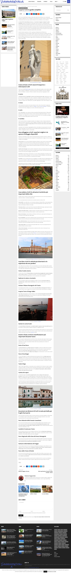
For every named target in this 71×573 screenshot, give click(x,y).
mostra (67, 72)
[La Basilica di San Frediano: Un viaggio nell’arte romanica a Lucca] (39, 548)
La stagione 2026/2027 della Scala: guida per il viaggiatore (62, 117)
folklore (60, 535)
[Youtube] (66, 1)
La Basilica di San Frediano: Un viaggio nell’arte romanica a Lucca (47, 548)
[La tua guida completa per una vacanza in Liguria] (21, 536)
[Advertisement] (8, 70)
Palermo (65, 75)
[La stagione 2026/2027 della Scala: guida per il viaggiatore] (62, 110)
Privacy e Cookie (57, 556)
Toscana (57, 49)
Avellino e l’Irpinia (33, 494)
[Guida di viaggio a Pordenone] (4, 32)
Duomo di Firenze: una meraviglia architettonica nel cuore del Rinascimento (47, 554)
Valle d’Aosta (58, 53)
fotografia (64, 535)
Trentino (57, 50)
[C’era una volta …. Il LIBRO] (58, 128)
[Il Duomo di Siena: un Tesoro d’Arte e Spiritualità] (39, 530)
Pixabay (40, 82)
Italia (51, 1)
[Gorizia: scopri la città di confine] (4, 37)
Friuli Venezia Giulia (59, 34)
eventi (63, 66)
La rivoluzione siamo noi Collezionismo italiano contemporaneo (23, 495)
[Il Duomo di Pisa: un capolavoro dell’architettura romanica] (39, 536)
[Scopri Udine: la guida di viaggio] (8, 13)
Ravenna (32, 332)
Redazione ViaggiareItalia (23, 11)
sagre (60, 78)
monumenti (62, 72)
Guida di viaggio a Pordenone (10, 31)
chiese (57, 63)
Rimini (29, 159)
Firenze (41, 106)
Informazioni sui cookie (51, 571)
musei (55, 541)
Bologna (44, 106)
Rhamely (36, 321)
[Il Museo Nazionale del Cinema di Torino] (3, 548)
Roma (57, 78)
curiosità (64, 532)
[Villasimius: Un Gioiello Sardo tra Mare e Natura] (21, 541)
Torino (57, 81)
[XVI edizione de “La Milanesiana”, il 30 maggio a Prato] (58, 122)
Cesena (34, 232)
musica (59, 541)
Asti (61, 529)
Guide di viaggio (31, 1)
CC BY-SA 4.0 (36, 259)
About (56, 1)
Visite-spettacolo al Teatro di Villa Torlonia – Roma (45, 472)
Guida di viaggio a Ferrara (23, 471)
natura (57, 75)
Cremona (56, 532)
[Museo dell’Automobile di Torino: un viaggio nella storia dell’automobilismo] (3, 537)
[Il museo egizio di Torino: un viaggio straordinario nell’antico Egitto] (3, 553)
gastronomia (58, 69)
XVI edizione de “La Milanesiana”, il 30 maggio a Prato (65, 122)
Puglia (57, 44)
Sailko (32, 259)
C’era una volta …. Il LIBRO (65, 127)
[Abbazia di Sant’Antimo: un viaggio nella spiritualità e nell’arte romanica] (39, 542)
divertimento (58, 66)
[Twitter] (64, 1)
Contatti (55, 555)
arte (59, 529)
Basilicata (57, 28)
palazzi (61, 75)
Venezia (64, 547)
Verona (67, 547)
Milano (35, 106)
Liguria (57, 37)
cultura (60, 532)
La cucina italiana (45, 494)
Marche (57, 40)
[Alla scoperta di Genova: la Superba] (21, 530)
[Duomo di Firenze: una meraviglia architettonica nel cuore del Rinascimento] (39, 554)
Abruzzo (57, 27)
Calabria (57, 30)
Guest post (56, 553)
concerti (67, 63)
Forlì (19, 462)
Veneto (57, 188)
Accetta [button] (45, 571)
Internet (45, 1)
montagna (57, 72)
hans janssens (35, 82)
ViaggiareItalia (12, 1)
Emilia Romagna (28, 89)
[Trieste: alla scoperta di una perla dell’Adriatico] (4, 26)
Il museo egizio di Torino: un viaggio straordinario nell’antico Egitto (11, 553)
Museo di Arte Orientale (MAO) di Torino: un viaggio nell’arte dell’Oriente (11, 530)
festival (66, 66)
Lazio (57, 36)
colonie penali (62, 63)
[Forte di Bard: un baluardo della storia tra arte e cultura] (3, 543)
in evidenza (63, 69)
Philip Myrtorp (35, 189)
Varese (65, 81)
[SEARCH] (68, 10)
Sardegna (57, 46)
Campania (57, 31)
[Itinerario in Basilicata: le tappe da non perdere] (21, 552)
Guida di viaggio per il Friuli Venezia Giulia (11, 42)
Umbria (57, 52)
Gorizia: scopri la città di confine (11, 37)
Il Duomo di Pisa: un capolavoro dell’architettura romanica (47, 536)
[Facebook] (63, 1)
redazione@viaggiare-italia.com (33, 567)
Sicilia (57, 47)
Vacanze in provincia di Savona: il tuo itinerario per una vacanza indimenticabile (11, 48)
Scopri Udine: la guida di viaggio (7, 20)
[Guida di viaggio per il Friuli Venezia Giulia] (4, 42)
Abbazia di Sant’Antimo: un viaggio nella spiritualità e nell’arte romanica (46, 542)
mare (55, 538)
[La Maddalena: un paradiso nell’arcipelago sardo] (21, 547)
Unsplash (39, 189)
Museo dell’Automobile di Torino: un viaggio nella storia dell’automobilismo (11, 536)
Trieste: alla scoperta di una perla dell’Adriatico (11, 25)
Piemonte (57, 43)
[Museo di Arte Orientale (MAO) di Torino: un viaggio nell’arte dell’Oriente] (3, 530)
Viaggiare (39, 1)
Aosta (56, 529)
